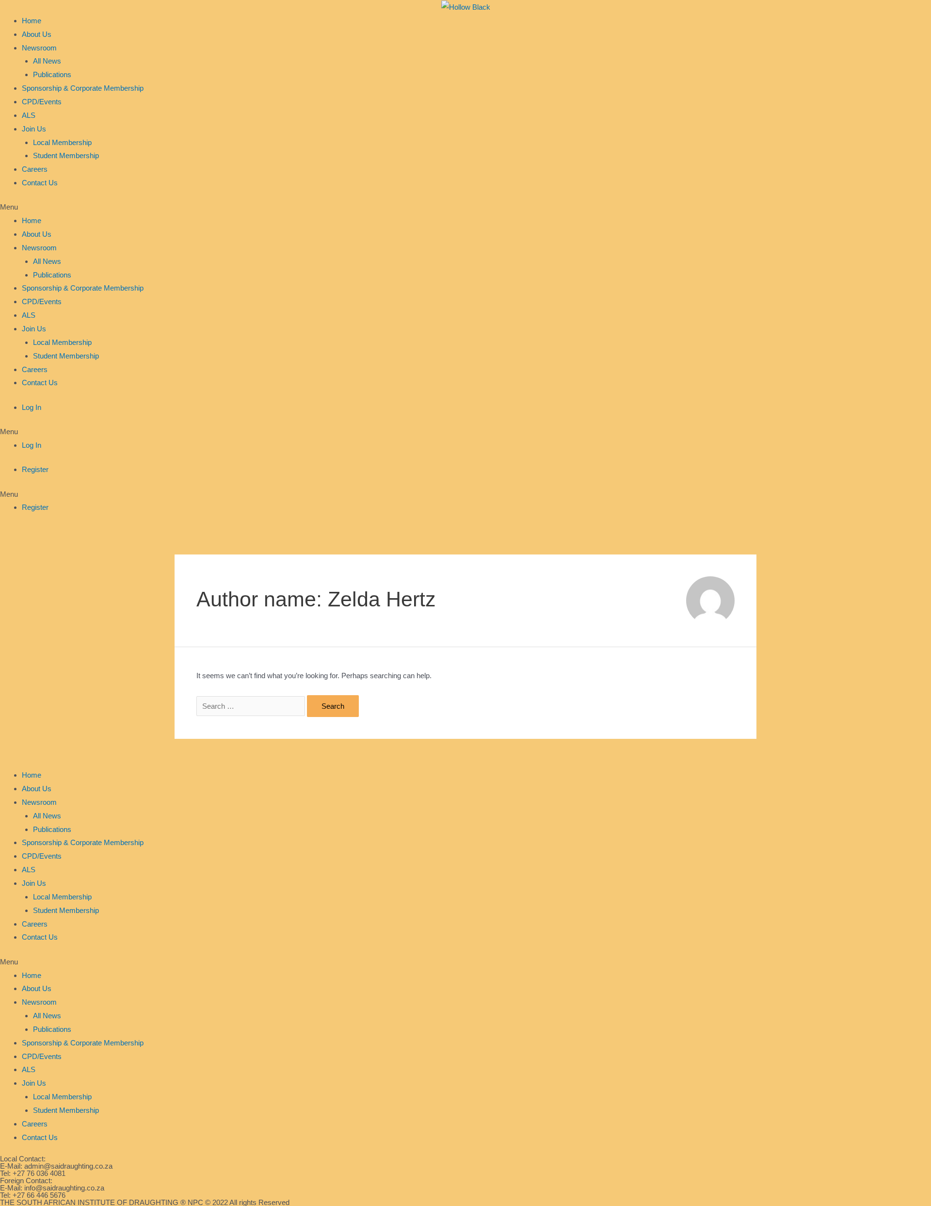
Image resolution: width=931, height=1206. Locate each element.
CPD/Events (42, 102)
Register (35, 469)
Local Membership (62, 142)
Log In (31, 407)
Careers (35, 169)
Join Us (34, 129)
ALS (28, 115)
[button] (465, 207)
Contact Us (40, 183)
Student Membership (66, 155)
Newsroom (39, 48)
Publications (52, 74)
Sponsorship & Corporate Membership (83, 88)
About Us (36, 34)
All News (47, 61)
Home (31, 20)
